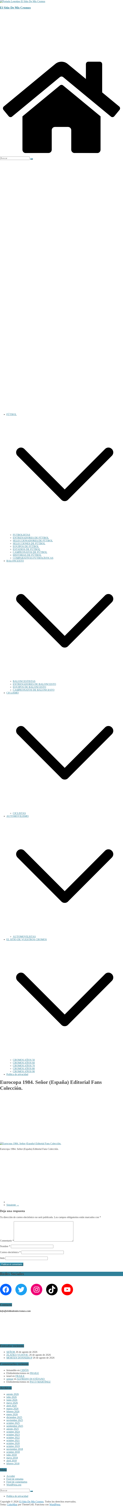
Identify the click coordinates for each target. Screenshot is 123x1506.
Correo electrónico (10, 1252)
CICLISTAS (19, 813)
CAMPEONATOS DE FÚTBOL (30, 552)
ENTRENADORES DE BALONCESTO (34, 684)
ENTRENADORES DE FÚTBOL (31, 537)
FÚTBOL (11, 414)
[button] (64, 532)
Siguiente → (12, 1204)
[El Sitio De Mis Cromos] (61, 155)
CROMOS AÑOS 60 (24, 1062)
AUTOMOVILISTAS (24, 936)
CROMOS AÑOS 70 (24, 1065)
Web (2, 1258)
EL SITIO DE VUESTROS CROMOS (26, 939)
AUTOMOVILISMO (17, 816)
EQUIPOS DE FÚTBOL (26, 546)
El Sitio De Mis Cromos (15, 7)
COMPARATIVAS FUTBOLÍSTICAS (33, 558)
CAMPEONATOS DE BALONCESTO (33, 690)
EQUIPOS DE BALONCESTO (29, 687)
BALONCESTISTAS (24, 681)
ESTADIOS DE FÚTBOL (26, 549)
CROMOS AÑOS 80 (24, 1068)
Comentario (7, 1240)
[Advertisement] (61, 34)
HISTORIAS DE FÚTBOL (27, 555)
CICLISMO (12, 692)
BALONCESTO (15, 560)
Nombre (5, 1246)
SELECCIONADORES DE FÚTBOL (33, 540)
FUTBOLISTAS (21, 534)
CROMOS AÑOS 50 (24, 1059)
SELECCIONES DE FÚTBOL (29, 543)
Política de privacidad (17, 1074)
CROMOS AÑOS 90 (24, 1071)
